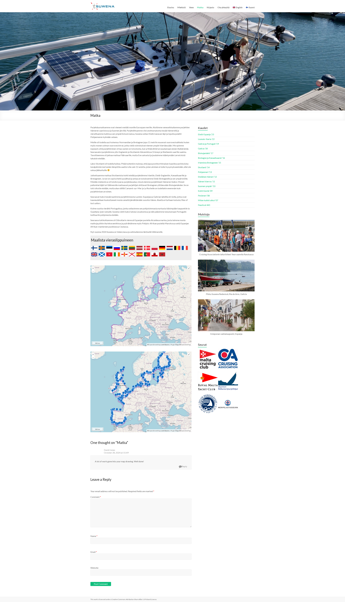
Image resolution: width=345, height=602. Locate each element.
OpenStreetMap (155, 345)
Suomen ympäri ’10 (206, 186)
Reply (184, 466)
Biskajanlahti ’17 (205, 153)
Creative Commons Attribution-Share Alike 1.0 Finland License (133, 599)
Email (93, 552)
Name (93, 536)
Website (94, 567)
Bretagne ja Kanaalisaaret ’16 (211, 158)
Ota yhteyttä (223, 7)
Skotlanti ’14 (204, 167)
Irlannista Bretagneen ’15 (209, 162)
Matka (200, 7)
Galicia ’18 (203, 148)
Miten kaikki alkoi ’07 (208, 200)
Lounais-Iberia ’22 (206, 139)
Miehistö (181, 7)
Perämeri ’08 (204, 195)
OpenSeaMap (186, 345)
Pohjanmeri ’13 (205, 172)
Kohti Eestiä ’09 (205, 191)
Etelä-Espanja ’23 (206, 134)
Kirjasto (210, 7)
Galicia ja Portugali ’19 (208, 143)
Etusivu (170, 7)
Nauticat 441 (204, 205)
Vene (191, 7)
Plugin (172, 345)
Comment (95, 497)
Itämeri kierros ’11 (206, 181)
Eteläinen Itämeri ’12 (207, 176)
